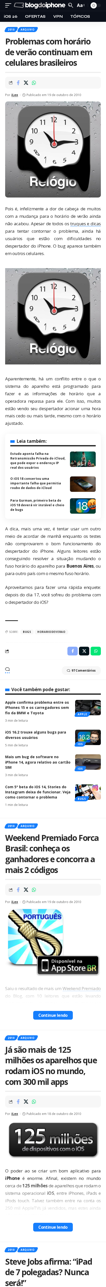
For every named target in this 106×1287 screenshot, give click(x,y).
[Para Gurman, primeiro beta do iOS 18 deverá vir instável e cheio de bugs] (83, 506)
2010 (11, 29)
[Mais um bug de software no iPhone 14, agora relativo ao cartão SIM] (88, 762)
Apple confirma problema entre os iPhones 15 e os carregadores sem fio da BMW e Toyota (37, 707)
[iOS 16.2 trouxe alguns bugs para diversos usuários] (88, 737)
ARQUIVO (28, 29)
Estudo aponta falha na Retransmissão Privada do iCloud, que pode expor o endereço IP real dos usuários (37, 461)
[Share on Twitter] (26, 83)
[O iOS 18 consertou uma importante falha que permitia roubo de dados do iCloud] (83, 484)
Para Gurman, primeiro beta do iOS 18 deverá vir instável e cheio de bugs (37, 505)
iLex (14, 95)
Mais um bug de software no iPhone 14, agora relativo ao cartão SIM (37, 762)
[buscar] (70, 5)
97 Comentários (84, 670)
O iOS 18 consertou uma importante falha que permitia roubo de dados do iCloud (35, 483)
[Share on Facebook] (18, 83)
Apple (82, 714)
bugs (27, 632)
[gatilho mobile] (9, 6)
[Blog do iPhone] (40, 6)
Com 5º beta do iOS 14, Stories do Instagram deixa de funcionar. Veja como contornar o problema (37, 792)
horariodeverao (51, 632)
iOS (80, 744)
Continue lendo (53, 1015)
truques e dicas (85, 224)
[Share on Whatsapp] (34, 83)
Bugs (82, 799)
